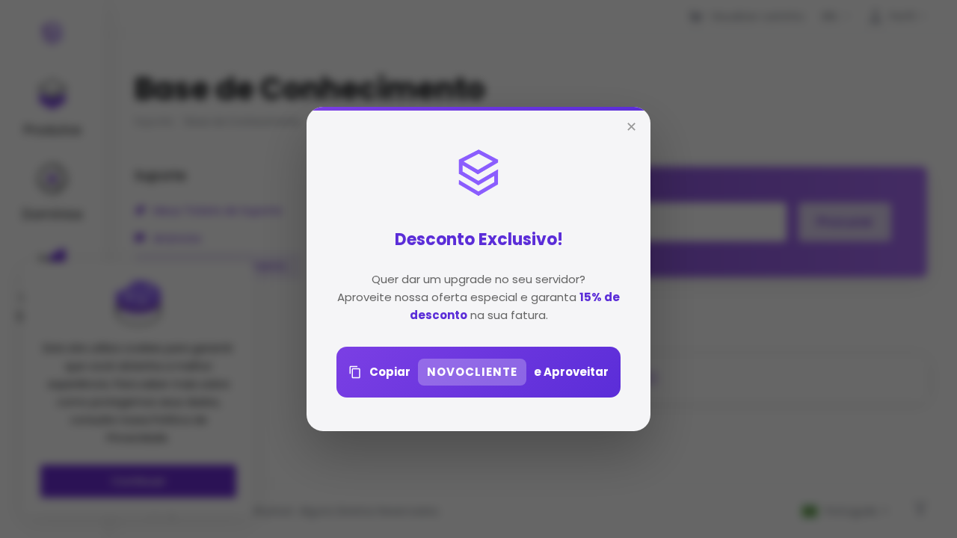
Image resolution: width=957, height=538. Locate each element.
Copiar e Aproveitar (489, 372)
